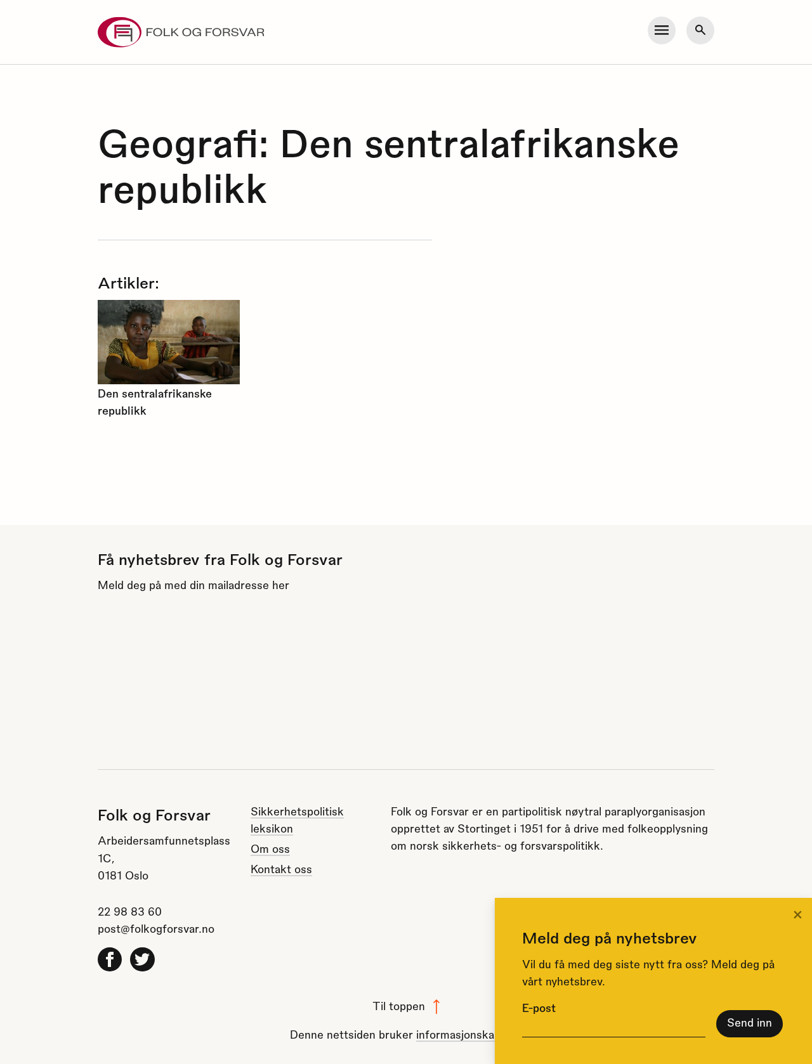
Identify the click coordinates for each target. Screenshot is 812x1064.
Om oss (270, 848)
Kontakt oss (281, 868)
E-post (539, 1007)
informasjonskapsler (467, 1034)
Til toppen (398, 1005)
